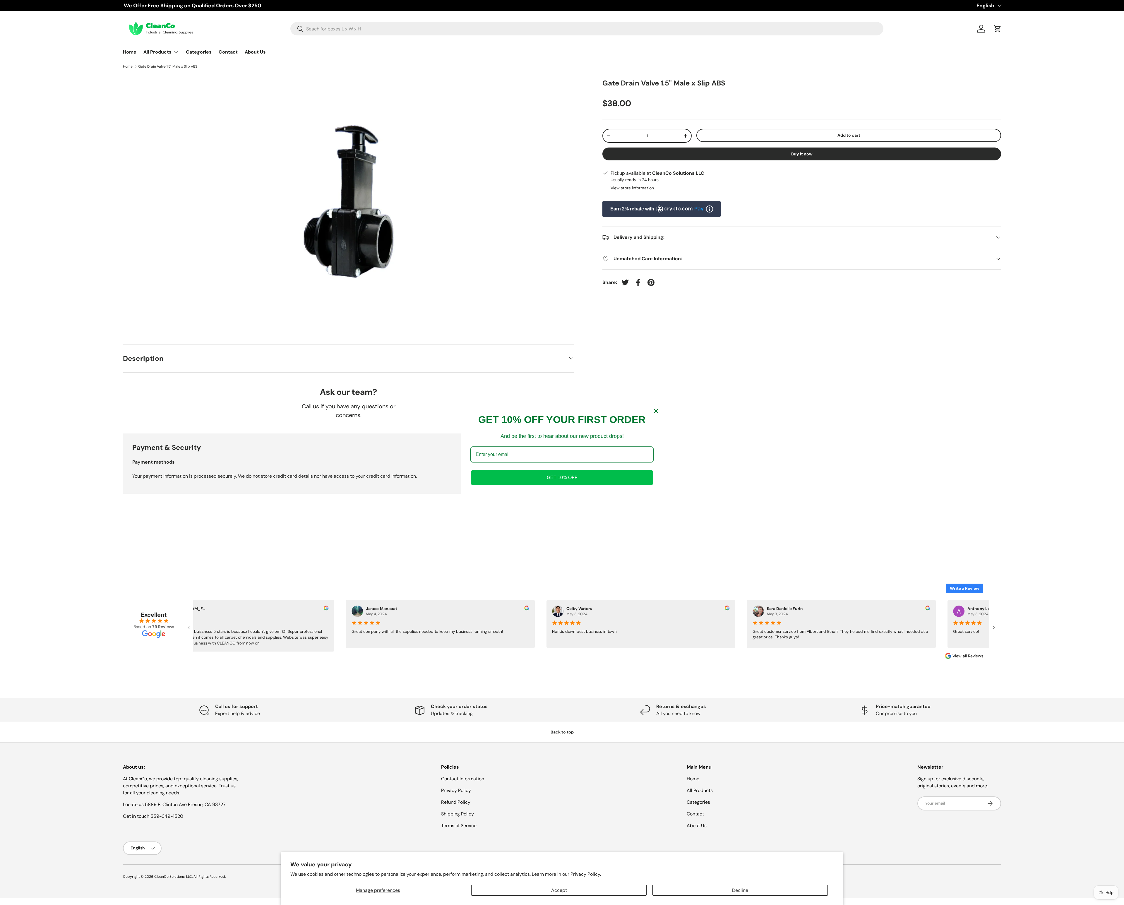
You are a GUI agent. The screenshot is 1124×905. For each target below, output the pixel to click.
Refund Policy (455, 802)
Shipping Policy (457, 814)
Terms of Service (459, 825)
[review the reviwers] (323, 608)
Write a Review (964, 588)
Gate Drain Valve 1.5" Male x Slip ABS (167, 66)
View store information (632, 188)
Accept (559, 890)
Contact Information (462, 779)
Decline (740, 890)
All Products (157, 52)
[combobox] (586, 28)
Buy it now (802, 154)
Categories (199, 52)
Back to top (562, 732)
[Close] (656, 411)
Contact (228, 52)
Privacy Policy (456, 790)
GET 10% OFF (562, 477)
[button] (997, 28)
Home (129, 52)
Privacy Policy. (585, 874)
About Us (255, 52)
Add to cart (848, 135)
